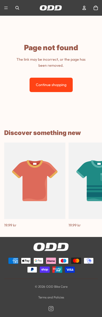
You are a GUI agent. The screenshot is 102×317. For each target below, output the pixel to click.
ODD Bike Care (56, 286)
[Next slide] (92, 185)
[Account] (84, 8)
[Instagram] (51, 308)
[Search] (17, 8)
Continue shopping (51, 84)
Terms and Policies (51, 297)
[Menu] (6, 8)
